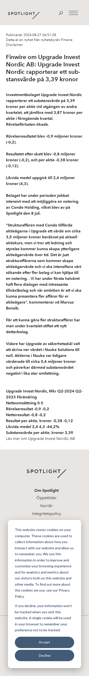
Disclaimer (14, 45)
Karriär (46, 505)
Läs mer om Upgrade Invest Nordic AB (40, 438)
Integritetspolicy (46, 513)
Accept (44, 642)
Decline (44, 655)
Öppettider (46, 497)
